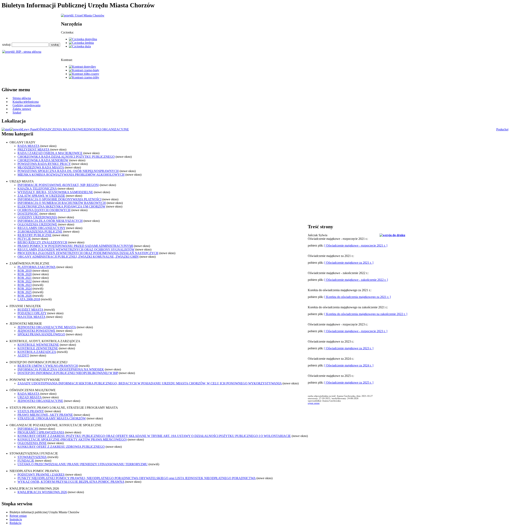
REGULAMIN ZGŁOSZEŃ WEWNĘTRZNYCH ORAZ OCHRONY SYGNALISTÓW (76, 249)
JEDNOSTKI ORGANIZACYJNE (106, 129)
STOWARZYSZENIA (32, 457)
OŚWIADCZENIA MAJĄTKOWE (60, 129)
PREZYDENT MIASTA (33, 149)
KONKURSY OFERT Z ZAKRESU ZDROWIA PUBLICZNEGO (61, 446)
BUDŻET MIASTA (30, 309)
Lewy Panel (29, 129)
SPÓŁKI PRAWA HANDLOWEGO (41, 334)
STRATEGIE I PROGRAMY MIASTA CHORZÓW (52, 418)
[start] (6, 129)
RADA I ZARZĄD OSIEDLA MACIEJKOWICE (50, 153)
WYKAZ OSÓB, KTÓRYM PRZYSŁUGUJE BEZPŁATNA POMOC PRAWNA (71, 481)
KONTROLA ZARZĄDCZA (37, 352)
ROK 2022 (25, 281)
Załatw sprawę (22, 109)
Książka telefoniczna (26, 101)
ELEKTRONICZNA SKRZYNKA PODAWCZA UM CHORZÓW (61, 206)
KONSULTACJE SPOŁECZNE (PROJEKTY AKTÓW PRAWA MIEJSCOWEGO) (72, 439)
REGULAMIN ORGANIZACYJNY (41, 228)
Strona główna (22, 98)
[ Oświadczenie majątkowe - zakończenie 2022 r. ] (356, 279)
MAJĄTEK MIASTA (31, 316)
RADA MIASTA (28, 146)
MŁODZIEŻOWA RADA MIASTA (41, 167)
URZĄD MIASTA (30, 397)
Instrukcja (16, 519)
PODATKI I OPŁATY (32, 313)
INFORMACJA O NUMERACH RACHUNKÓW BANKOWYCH (62, 203)
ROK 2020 (25, 274)
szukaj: (7, 44)
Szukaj (17, 112)
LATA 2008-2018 (29, 299)
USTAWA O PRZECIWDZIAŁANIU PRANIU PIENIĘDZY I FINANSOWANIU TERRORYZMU (83, 464)
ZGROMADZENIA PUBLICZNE (40, 231)
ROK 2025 (25, 292)
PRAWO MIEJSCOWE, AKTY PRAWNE (45, 414)
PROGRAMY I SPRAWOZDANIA (41, 432)
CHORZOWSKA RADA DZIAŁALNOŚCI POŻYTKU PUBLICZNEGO (66, 156)
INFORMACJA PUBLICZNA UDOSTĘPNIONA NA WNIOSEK (61, 369)
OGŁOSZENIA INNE (32, 443)
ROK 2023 (25, 285)
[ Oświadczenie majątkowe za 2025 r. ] (348, 382)
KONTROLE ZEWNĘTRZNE (38, 348)
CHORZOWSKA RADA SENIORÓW (43, 160)
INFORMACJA (28, 428)
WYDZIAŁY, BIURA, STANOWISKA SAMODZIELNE (55, 192)
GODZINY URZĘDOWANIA (37, 217)
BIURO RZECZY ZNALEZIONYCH (42, 242)
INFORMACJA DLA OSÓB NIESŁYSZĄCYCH (50, 220)
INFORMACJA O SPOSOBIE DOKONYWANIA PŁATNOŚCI (59, 199)
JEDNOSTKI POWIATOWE (36, 330)
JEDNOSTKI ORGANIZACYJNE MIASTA (47, 327)
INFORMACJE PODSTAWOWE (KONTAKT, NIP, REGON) (58, 185)
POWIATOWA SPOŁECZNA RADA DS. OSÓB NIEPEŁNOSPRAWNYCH (68, 171)
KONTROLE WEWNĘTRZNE (38, 344)
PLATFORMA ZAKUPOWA (37, 267)
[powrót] (16, 129)
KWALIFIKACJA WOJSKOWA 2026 (42, 492)
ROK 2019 (25, 270)
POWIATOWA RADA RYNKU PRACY (44, 164)
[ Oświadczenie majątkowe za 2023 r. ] (348, 348)
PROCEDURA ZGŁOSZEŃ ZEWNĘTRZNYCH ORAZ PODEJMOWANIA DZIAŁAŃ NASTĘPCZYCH (88, 253)
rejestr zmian (314, 403)
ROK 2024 (25, 288)
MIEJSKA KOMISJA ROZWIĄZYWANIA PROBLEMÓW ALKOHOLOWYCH (71, 174)
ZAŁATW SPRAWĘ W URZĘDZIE (41, 195)
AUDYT (23, 355)
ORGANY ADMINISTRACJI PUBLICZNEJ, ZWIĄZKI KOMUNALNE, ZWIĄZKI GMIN (78, 256)
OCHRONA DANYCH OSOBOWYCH (44, 210)
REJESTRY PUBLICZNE (35, 235)
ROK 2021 (25, 277)
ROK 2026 (25, 295)
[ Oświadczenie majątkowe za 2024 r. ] (348, 365)
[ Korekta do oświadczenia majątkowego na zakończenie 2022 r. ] (365, 314)
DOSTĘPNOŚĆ (28, 213)
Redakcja (15, 523)
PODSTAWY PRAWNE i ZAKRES (41, 474)
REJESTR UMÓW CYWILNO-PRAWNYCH (48, 365)
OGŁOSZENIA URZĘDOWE (37, 224)
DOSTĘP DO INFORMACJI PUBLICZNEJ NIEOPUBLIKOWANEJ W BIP (68, 373)
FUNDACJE (26, 460)
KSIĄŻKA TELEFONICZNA (37, 188)
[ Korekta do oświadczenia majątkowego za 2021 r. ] (357, 297)
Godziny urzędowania (26, 105)
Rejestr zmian (18, 515)
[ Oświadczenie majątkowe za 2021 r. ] (348, 262)
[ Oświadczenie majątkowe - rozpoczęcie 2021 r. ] (355, 245)
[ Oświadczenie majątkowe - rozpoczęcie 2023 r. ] (355, 331)
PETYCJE (24, 238)
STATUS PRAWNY (31, 411)
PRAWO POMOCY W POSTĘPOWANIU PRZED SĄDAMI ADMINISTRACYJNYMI (75, 246)
